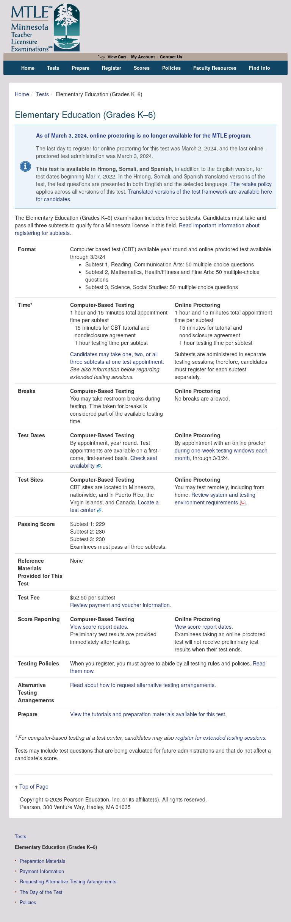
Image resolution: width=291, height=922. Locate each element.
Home (22, 94)
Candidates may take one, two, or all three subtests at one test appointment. (117, 357)
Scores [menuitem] (142, 67)
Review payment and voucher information (120, 605)
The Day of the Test (41, 892)
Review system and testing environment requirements (215, 498)
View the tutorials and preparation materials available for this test (147, 714)
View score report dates (98, 626)
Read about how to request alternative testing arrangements (142, 685)
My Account (143, 56)
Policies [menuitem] (171, 67)
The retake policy (251, 184)
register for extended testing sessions (220, 737)
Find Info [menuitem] (259, 67)
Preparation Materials (42, 861)
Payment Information (42, 871)
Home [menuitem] (27, 67)
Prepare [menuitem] (80, 67)
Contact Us (171, 56)
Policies (28, 902)
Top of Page (33, 786)
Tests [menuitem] (53, 67)
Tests (42, 94)
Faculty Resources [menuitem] (214, 67)
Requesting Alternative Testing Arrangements (68, 881)
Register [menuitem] (111, 67)
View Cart (117, 56)
